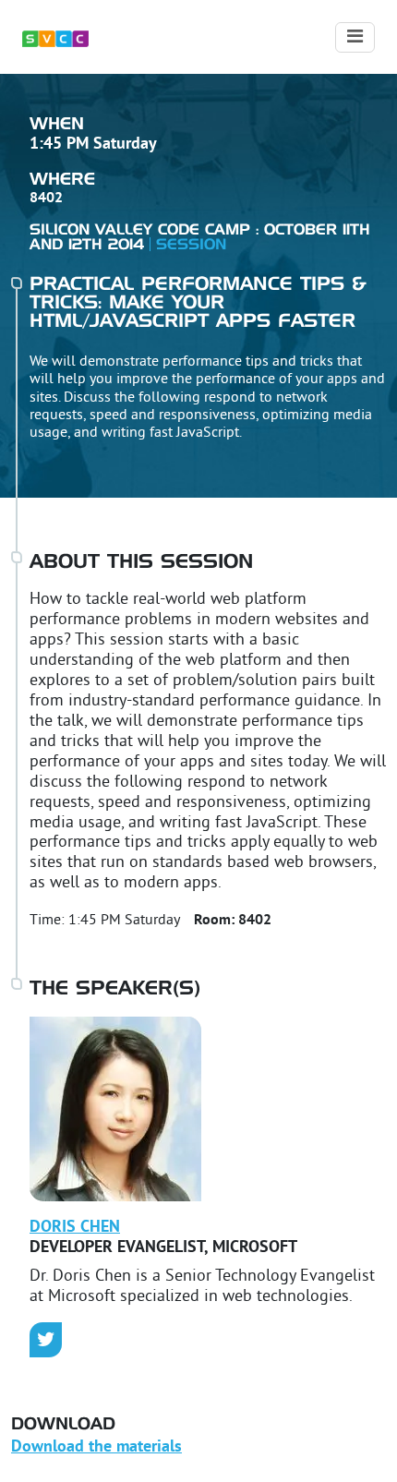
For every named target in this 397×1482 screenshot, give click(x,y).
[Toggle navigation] (355, 37)
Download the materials (96, 1447)
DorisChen (75, 1227)
